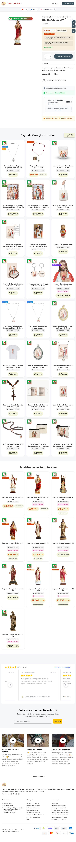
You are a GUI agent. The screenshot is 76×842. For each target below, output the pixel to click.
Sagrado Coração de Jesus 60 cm (63, 544)
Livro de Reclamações (33, 817)
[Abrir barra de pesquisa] (74, 26)
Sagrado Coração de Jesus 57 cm (63, 498)
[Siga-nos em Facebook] (11, 794)
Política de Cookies (32, 810)
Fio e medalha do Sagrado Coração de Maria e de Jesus (13, 327)
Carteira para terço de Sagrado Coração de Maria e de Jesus (38, 445)
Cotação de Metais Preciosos (35, 815)
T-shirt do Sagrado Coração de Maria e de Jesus (13, 366)
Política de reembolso (33, 808)
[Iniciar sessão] (74, 31)
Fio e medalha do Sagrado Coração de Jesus (38, 327)
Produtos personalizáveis (59, 817)
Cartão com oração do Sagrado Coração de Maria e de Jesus (13, 246)
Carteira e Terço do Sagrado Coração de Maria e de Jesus (63, 445)
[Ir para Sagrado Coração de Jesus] (63, 230)
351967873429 (8, 805)
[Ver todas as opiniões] (38, 667)
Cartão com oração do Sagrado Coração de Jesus (37, 245)
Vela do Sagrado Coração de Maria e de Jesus (63, 167)
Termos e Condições (33, 803)
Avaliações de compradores (60, 812)
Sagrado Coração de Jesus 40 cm (13, 544)
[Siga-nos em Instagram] (9, 794)
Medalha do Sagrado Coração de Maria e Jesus (38, 366)
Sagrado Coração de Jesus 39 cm (13, 498)
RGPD (28, 819)
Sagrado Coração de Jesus (63, 245)
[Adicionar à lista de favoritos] (22, 152)
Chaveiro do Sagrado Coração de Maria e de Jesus (38, 285)
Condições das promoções (60, 810)
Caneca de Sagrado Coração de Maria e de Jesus (38, 406)
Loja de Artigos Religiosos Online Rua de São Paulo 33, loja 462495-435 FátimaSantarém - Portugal (13, 810)
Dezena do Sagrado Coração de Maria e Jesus (13, 406)
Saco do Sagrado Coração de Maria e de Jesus (63, 206)
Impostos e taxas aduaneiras (60, 815)
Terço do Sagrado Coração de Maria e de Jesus (12, 445)
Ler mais (69, 118)
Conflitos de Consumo (33, 812)
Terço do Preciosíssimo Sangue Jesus (38, 167)
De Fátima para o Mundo (59, 819)
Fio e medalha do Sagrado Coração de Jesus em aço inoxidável (13, 167)
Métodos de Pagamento (59, 805)
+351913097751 (8, 803)
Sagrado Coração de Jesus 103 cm (37, 590)
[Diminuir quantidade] (45, 56)
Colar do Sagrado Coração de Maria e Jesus (63, 366)
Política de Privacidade (33, 805)
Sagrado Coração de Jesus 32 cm (12, 590)
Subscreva (57, 721)
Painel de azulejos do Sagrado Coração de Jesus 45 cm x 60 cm (38, 206)
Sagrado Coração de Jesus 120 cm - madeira (63, 285)
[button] (10, 685)
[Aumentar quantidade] (50, 56)
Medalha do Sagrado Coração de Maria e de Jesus (63, 327)
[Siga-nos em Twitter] (14, 794)
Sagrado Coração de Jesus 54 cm (38, 544)
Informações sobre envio (59, 808)
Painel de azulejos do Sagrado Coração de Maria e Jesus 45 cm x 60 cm (12, 206)
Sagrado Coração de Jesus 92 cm (63, 590)
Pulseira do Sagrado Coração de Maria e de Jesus (13, 285)
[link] (38, 696)
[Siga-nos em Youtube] (16, 794)
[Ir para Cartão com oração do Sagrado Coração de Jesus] (38, 230)
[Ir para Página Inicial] (3, 3)
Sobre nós (55, 803)
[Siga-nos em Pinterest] (19, 794)
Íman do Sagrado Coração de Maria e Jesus (63, 406)
